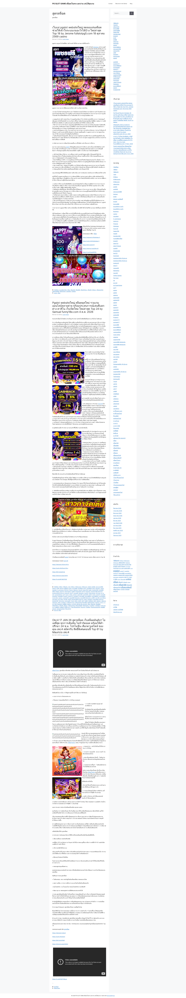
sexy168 (97, 597)
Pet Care (98, 593)
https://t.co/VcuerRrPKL (90, 252)
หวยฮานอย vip (117, 468)
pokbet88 (60, 596)
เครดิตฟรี (61, 607)
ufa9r (94, 601)
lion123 (83, 591)
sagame (60, 597)
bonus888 (74, 588)
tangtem (115, 54)
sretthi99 (89, 599)
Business (98, 588)
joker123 (62, 591)
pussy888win (95, 596)
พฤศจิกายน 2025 (118, 530)
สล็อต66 (125, 582)
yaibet (59, 602)
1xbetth (115, 25)
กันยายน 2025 (117, 535)
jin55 (114, 38)
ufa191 (79, 601)
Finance (71, 590)
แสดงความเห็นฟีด (118, 609)
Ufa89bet (90, 601)
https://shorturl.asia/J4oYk (60, 575)
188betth (65, 586)
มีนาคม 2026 (117, 520)
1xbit (69, 586)
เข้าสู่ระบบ (116, 604)
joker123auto (67, 591)
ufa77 (83, 601)
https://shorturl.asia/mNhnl (60, 944)
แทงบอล (54, 608)
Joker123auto (117, 82)
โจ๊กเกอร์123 (68, 608)
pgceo (67, 594)
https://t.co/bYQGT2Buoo (59, 979)
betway (54, 588)
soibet (85, 599)
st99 (114, 52)
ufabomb (103, 601)
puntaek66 (116, 67)
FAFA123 (66, 590)
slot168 (65, 599)
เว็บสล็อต (73, 291)
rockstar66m (102, 596)
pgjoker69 (85, 594)
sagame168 (66, 597)
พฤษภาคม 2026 (117, 515)
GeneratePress (111, 995)
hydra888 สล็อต (63, 290)
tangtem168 (55, 601)
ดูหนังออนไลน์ (90, 602)
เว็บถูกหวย (82, 607)
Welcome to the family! (121, 3)
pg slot (115, 283)
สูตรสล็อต (68, 291)
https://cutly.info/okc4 (58, 936)
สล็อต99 (90, 290)
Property (65, 596)
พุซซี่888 (64, 604)
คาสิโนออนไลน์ (78, 602)
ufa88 (86, 601)
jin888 (115, 40)
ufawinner (54, 602)
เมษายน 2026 (117, 518)
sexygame (54, 599)
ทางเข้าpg (97, 602)
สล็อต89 (128, 582)
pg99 (122, 568)
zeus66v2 (63, 602)
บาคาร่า (102, 602)
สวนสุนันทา (92, 605)
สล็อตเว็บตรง (63, 291)
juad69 (73, 591)
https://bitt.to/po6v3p (58, 572)
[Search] (132, 13)
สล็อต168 (72, 290)
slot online (60, 599)
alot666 (93, 586)
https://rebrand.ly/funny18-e (60, 564)
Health (90, 590)
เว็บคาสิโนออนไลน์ (75, 607)
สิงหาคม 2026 (117, 508)
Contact (110, 3)
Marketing (81, 593)
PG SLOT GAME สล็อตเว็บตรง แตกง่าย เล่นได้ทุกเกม (73, 4)
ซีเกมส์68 (84, 602)
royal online (55, 597)
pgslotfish (54, 596)
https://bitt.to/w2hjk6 (58, 940)
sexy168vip (103, 597)
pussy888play (117, 65)
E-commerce (60, 590)
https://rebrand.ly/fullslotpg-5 (91, 237)
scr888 (93, 597)
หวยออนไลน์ (116, 89)
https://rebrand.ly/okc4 (59, 933)
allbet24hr (116, 27)
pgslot (68, 147)
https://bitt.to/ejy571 (89, 245)
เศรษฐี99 (103, 607)
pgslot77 (98, 594)
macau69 (76, 593)
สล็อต (95, 233)
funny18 (100, 404)
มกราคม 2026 (117, 525)
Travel (72, 601)
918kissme (84, 586)
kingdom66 (78, 591)
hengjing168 (95, 590)
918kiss (73, 586)
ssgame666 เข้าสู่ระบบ (97, 599)
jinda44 (115, 36)
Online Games (92, 593)
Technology (61, 601)
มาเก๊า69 (74, 604)
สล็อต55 (120, 582)
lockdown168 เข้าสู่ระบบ (96, 591)
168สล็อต (56, 290)
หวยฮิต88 (56, 607)
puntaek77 (76, 596)
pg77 (64, 594)
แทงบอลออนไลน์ (61, 608)
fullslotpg (95, 47)
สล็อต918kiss (84, 290)
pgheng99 (79, 594)
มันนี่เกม (69, 604)
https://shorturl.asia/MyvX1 (91, 248)
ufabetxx (98, 601)
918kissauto (78, 586)
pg (101, 593)
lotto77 (71, 593)
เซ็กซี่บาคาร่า (67, 607)
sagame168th (117, 75)
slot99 (69, 599)
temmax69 (67, 601)
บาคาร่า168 (116, 426)
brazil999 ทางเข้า (82, 588)
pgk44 (90, 594)
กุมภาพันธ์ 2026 (117, 523)
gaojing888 (116, 30)
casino (102, 588)
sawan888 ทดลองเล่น (74, 597)
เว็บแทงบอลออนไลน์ (95, 607)
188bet (60, 586)
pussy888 (81, 596)
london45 (67, 593)
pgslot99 (103, 594)
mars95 (86, 593)
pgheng (75, 594)
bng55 (70, 588)
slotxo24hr (116, 51)
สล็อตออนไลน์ (100, 290)
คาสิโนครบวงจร (70, 602)
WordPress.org (117, 612)
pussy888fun (88, 596)
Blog (131, 3)
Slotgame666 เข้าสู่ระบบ (77, 599)
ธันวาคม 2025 (117, 528)
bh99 (58, 588)
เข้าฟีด (115, 607)
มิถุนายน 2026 (117, 513)
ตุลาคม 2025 (117, 533)
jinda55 (57, 591)
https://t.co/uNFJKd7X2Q (59, 579)
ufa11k (75, 601)
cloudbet (54, 590)
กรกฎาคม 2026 (117, 511)
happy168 (85, 590)
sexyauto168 (117, 49)
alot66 (89, 586)
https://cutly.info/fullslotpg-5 (91, 241)
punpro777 (70, 596)
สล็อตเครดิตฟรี (55, 291)
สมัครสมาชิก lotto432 (81, 604)
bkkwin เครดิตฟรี (64, 588)
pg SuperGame (58, 594)
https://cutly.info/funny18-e (60, 568)
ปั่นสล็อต (118, 579)
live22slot (88, 591)
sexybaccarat (117, 71)
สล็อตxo (94, 290)
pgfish (70, 594)
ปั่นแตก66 (59, 604)
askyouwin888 (99, 586)
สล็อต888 (77, 290)
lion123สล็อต (128, 566)
